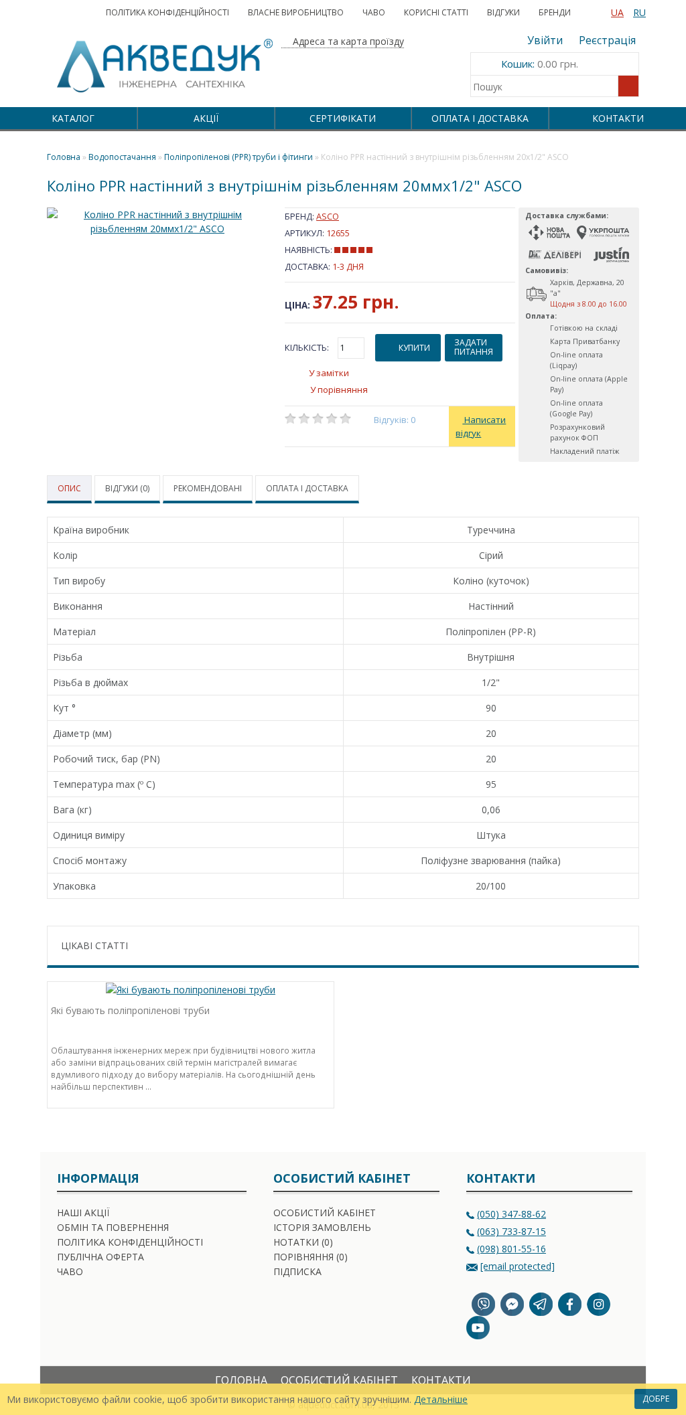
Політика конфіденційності (167, 12)
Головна (241, 1380)
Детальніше (441, 1399)
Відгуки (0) (127, 488)
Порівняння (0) (310, 1256)
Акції (206, 118)
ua (617, 12)
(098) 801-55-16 (511, 1248)
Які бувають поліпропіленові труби (130, 1010)
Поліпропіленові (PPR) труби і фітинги (238, 157)
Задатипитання (473, 347)
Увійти (545, 40)
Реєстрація (607, 40)
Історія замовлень (322, 1227)
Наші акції (83, 1212)
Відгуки (503, 12)
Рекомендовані (208, 488)
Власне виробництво (296, 12)
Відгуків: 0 (395, 420)
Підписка (297, 1271)
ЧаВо (373, 12)
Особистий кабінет (324, 1212)
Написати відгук (481, 426)
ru (639, 12)
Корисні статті (436, 12)
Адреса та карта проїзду (347, 41)
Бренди (555, 12)
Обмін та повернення (113, 1227)
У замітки (329, 373)
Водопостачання (122, 157)
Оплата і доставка (480, 118)
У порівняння (339, 390)
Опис (69, 488)
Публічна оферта (100, 1256)
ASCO (327, 216)
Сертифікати (343, 118)
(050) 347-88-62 (511, 1214)
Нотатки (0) (303, 1242)
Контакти (618, 118)
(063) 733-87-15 (511, 1231)
